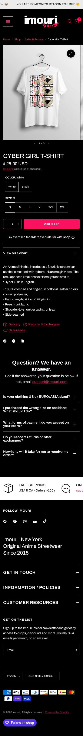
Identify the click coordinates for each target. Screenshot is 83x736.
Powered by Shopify (57, 712)
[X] (14, 341)
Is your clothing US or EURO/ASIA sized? (36, 396)
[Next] (48, 143)
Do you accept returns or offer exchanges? (27, 438)
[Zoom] (71, 54)
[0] (76, 21)
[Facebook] (5, 341)
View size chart (15, 253)
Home (6, 39)
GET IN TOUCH (19, 572)
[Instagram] (28, 521)
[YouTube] (38, 521)
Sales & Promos (34, 39)
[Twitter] (18, 521)
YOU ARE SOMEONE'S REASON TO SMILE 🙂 (41, 4)
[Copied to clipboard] (23, 341)
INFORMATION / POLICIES (31, 587)
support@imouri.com (49, 382)
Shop (17, 39)
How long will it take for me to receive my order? (35, 453)
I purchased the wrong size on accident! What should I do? (35, 409)
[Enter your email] (75, 650)
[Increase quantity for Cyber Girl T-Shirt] (18, 224)
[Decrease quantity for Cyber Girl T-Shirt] (6, 224)
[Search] (69, 21)
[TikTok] (48, 521)
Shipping (8, 168)
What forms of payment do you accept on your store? (36, 424)
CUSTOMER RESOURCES (30, 602)
